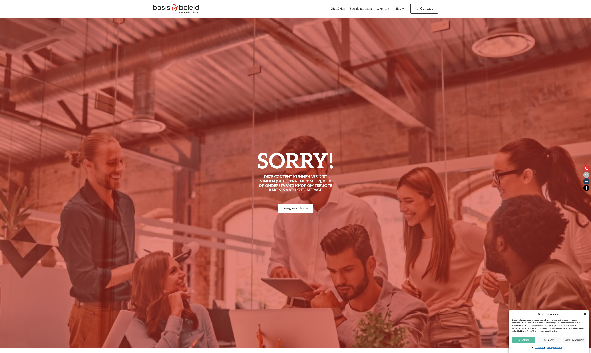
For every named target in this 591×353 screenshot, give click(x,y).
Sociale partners (361, 9)
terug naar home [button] (295, 208)
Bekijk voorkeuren (574, 340)
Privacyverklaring (554, 348)
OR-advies (338, 9)
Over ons (383, 9)
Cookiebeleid (540, 348)
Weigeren (549, 340)
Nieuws (400, 9)
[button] (584, 314)
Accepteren (524, 340)
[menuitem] (339, 9)
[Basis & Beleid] (176, 8)
